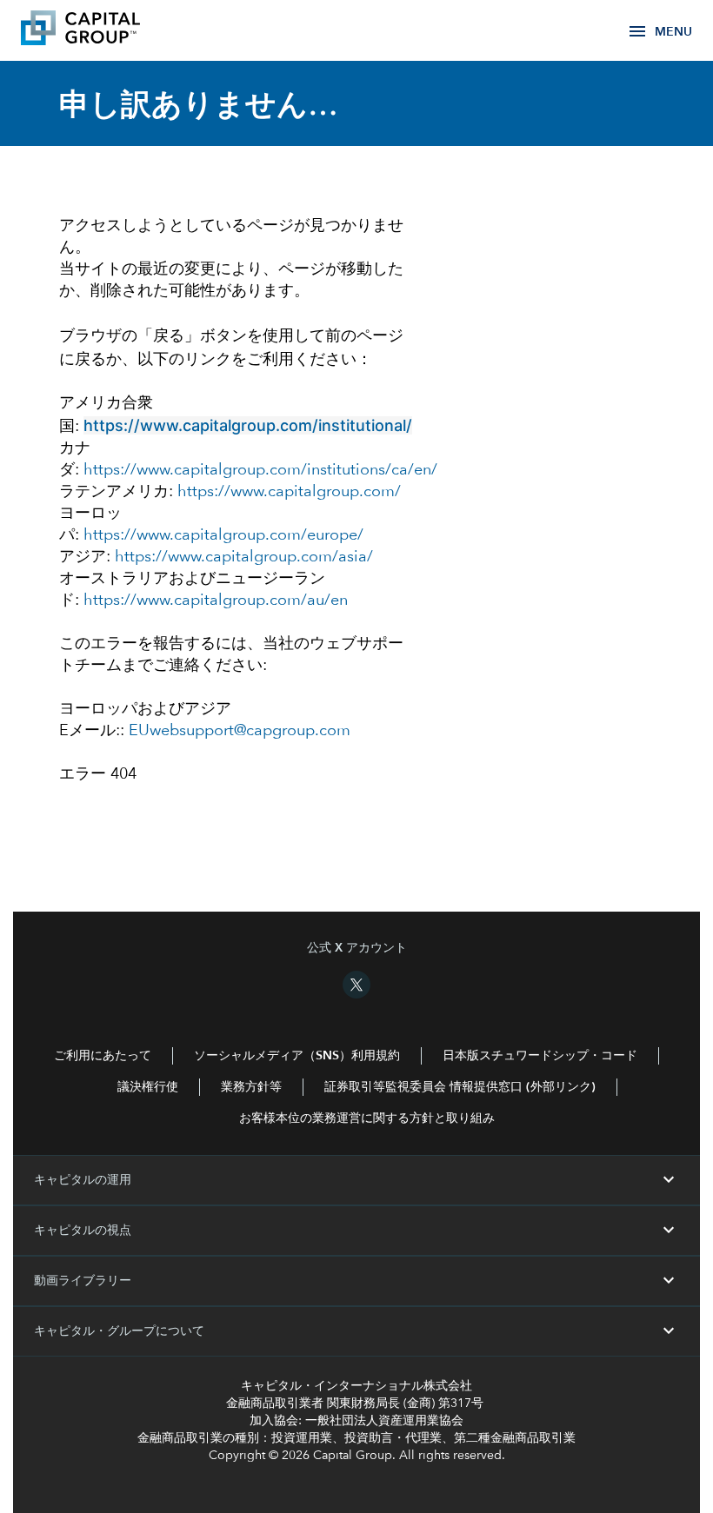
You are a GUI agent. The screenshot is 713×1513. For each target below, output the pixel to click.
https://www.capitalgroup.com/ (289, 492)
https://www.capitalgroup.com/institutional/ (247, 425)
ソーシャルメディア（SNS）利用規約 (297, 1056)
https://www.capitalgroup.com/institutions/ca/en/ (260, 470)
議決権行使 (147, 1087)
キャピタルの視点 (356, 1230)
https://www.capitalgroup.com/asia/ (244, 557)
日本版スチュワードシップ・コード (540, 1056)
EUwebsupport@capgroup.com (239, 731)
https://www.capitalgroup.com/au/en (215, 600)
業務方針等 (251, 1087)
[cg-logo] (106, 30)
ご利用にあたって (102, 1056)
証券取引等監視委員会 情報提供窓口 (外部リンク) (460, 1087)
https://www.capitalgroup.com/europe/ (223, 535)
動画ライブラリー (356, 1281)
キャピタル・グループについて (356, 1331)
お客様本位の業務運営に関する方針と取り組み (367, 1118)
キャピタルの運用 (356, 1180)
